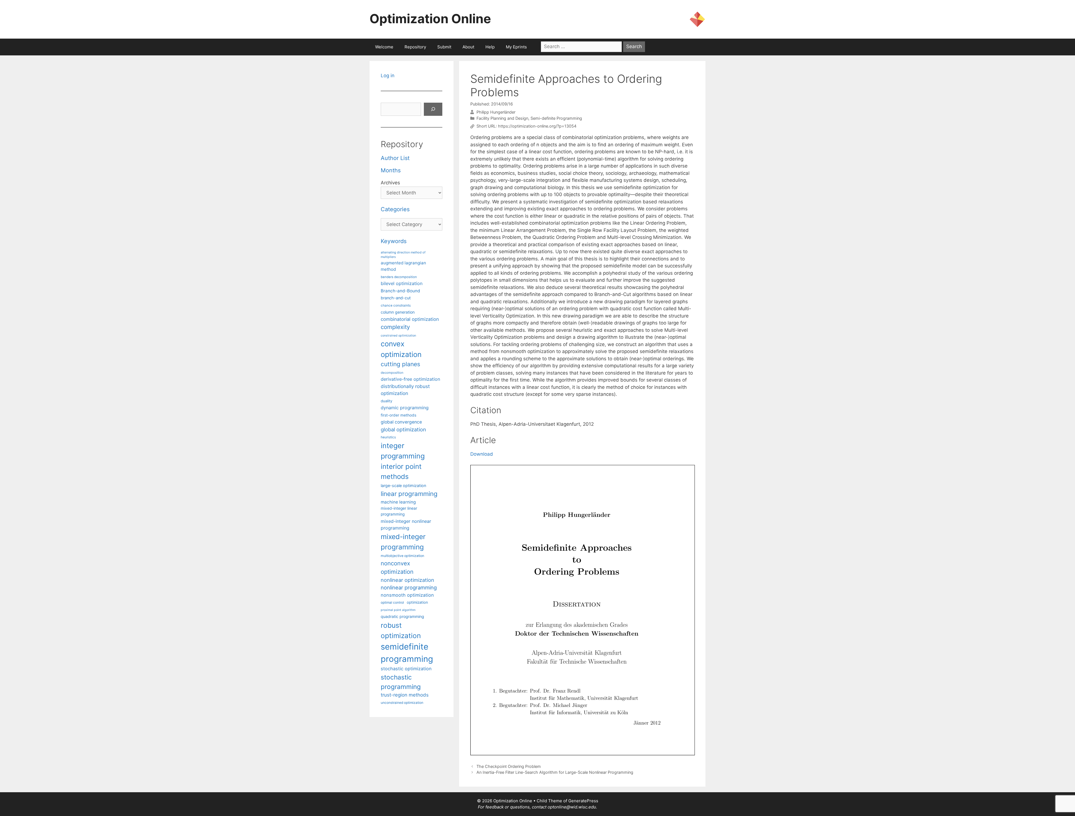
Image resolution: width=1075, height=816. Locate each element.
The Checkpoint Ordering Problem (508, 766)
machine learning (398, 502)
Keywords (393, 241)
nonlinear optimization (407, 580)
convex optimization (401, 349)
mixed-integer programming (403, 541)
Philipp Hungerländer (495, 112)
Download (481, 454)
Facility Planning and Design (502, 118)
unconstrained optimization (402, 702)
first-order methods (398, 415)
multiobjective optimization (402, 556)
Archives (390, 182)
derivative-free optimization (410, 379)
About (468, 47)
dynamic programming (405, 407)
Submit (444, 47)
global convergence (401, 422)
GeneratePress (583, 800)
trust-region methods (405, 695)
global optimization (403, 429)
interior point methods (401, 471)
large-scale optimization (403, 485)
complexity (395, 326)
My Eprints (516, 47)
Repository (415, 47)
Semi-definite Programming (556, 118)
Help (490, 47)
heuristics (388, 437)
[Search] (433, 109)
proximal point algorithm (398, 610)
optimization (417, 602)
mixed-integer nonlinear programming (406, 524)
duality (386, 401)
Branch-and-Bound (400, 290)
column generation (398, 312)
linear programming (409, 493)
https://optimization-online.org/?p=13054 (537, 126)
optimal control (392, 602)
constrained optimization (398, 335)
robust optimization (401, 630)
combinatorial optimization (410, 319)
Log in (387, 75)
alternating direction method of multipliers (403, 254)
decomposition (392, 373)
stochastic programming (401, 682)
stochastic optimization (406, 668)
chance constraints (396, 305)
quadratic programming (402, 616)
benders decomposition (399, 277)
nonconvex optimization (397, 567)
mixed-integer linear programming (399, 511)
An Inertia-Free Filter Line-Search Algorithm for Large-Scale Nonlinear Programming (554, 772)
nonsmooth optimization (407, 595)
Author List (395, 158)
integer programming (403, 450)
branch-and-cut (396, 297)
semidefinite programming (407, 653)
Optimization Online (430, 18)
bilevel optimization (401, 283)
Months (391, 170)
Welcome (384, 47)
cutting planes (400, 364)
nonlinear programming (409, 587)
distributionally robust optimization (405, 390)
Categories (395, 209)
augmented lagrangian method (403, 266)
